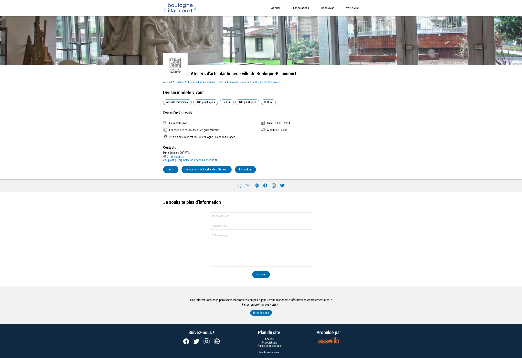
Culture (180, 82)
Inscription (245, 169)
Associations (301, 8)
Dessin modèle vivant (267, 82)
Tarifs (170, 169)
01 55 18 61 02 (175, 156)
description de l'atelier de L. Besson (206, 169)
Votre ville (352, 8)
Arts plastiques (247, 102)
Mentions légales (269, 352)
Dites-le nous (261, 313)
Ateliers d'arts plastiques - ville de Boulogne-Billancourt (219, 82)
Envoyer (261, 274)
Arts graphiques (205, 102)
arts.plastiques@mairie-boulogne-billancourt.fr (190, 160)
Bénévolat (327, 8)
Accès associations (269, 345)
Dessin (227, 102)
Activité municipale (177, 102)
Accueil (276, 8)
